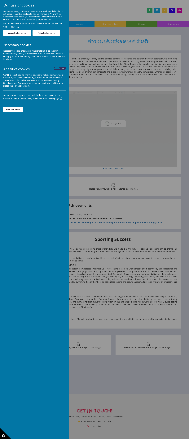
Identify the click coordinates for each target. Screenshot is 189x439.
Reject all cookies (46, 33)
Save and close (13, 109)
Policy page (53, 98)
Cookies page (9, 26)
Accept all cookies (17, 33)
